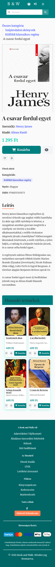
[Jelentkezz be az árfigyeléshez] (11, 158)
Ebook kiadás (27, 461)
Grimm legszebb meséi (13, 391)
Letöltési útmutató (27, 471)
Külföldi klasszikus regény (22, 34)
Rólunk (27, 443)
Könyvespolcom (27, 485)
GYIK (27, 466)
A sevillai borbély (38, 338)
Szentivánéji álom (14, 338)
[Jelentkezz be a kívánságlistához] (4, 158)
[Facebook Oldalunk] (27, 508)
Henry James (24, 126)
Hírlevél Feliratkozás (27, 513)
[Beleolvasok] (47, 150)
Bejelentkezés (27, 494)
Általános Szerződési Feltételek (27, 438)
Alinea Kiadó (19, 132)
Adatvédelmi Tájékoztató (27, 433)
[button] (43, 4)
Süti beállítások (27, 448)
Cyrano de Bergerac (39, 390)
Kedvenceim (27, 489)
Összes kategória (13, 25)
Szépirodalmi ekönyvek (20, 30)
